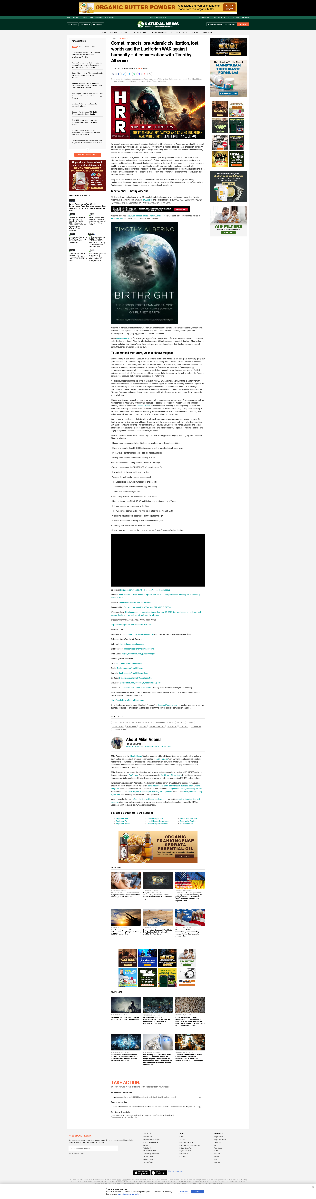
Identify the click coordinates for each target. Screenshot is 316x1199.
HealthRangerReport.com (158, 821)
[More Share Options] (150, 74)
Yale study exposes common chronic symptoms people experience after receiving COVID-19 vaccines (125, 895)
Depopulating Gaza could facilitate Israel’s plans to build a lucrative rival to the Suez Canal (157, 932)
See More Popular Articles (87, 155)
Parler (216, 1145)
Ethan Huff (156, 890)
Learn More (184, 1191)
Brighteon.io (218, 1137)
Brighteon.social (123, 824)
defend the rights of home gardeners (148, 799)
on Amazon (147, 200)
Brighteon (76, 17)
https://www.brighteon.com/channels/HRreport (131, 624)
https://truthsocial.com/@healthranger (138, 654)
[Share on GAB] (134, 74)
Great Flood (192, 79)
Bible (160, 79)
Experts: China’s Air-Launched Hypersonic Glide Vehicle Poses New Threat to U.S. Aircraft (86, 132)
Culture (124, 32)
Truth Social (218, 1148)
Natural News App (185, 1148)
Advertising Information (151, 1154)
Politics (113, 32)
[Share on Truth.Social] (139, 74)
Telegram (217, 1142)
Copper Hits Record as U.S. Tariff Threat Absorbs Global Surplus (84, 113)
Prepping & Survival (179, 32)
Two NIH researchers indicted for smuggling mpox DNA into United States (85, 122)
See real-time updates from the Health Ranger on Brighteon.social (148, 746)
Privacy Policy (148, 1159)
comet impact (181, 79)
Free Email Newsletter (150, 1142)
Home (68, 17)
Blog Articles (183, 1154)
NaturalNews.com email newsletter (138, 687)
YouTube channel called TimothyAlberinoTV (146, 216)
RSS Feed (182, 1156)
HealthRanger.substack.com (132, 644)
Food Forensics (161, 759)
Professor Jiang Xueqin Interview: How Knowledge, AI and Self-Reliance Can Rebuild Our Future (78, 257)
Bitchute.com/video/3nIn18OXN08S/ (135, 602)
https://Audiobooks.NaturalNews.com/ (127, 700)
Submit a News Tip (149, 1156)
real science (147, 81)
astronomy (153, 79)
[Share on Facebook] (118, 74)
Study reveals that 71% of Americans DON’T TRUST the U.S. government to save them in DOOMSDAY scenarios (156, 1020)
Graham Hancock (123, 338)
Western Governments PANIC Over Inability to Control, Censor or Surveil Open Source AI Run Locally (97, 221)
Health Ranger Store (186, 1142)
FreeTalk (217, 1154)
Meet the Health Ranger (151, 1139)
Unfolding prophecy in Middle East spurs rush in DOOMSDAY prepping (125, 1018)
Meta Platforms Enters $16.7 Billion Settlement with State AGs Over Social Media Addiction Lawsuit (87, 85)
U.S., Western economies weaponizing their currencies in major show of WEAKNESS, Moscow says (157, 896)
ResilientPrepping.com (167, 705)
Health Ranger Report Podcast (189, 1145)
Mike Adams (129, 68)
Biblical (165, 79)
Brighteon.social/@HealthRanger (140, 634)
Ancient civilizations (123, 79)
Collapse (172, 79)
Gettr (216, 1151)
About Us (231, 17)
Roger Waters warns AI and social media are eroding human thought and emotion (87, 75)
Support (145, 1145)
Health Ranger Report (78, 196)
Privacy (119, 1180)
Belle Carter (188, 890)
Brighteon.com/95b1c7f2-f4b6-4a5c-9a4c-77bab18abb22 (145, 590)
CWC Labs (133, 775)
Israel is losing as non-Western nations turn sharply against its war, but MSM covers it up (125, 932)
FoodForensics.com (188, 819)
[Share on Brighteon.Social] (113, 74)
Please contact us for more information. (124, 1117)
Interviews (98, 17)
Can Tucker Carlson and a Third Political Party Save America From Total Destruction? (78, 240)
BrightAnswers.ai (203, 17)
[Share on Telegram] (129, 74)
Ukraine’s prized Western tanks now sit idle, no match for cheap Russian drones (87, 142)
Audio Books (109, 17)
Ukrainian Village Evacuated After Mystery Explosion (85, 105)
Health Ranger (122, 38)
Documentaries (186, 824)
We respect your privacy (76, 1153)
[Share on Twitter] (124, 74)
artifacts (144, 79)
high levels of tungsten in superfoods (186, 788)
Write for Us (147, 1148)
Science (195, 32)
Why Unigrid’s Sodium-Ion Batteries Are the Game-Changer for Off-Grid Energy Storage (87, 95)
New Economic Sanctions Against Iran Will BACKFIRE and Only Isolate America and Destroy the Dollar (97, 257)
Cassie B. (123, 890)
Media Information (149, 1151)
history (200, 79)
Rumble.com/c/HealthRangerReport (133, 673)
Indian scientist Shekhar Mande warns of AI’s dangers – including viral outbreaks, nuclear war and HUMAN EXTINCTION (124, 1057)
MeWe (216, 1156)
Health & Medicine (139, 32)
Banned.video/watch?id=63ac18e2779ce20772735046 (147, 607)
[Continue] (115, 1148)
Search (247, 17)
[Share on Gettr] (144, 74)
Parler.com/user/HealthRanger (130, 668)
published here (137, 1183)
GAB (215, 1159)
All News (182, 1139)
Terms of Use (148, 1162)
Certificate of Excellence (171, 775)
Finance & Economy (159, 32)
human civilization (118, 81)
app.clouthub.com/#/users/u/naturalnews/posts (140, 683)
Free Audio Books (188, 821)
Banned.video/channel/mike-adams (139, 649)
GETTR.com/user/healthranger (129, 663)
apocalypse (136, 79)
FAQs (237, 17)
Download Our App (218, 17)
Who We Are (147, 1137)
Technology (208, 32)
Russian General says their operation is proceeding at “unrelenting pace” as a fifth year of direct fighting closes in (87, 65)
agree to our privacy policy (129, 1194)
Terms (124, 1180)
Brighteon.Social (220, 1139)
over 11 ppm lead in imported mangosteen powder (150, 791)
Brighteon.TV (121, 821)
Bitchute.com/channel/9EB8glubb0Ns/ (135, 678)
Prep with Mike (88, 17)
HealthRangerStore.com (158, 824)
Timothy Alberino (159, 81)
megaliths (130, 81)
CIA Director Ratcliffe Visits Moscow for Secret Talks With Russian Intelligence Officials (86, 54)
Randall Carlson (143, 406)
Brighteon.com (117, 218)
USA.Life (217, 1162)
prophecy (138, 81)
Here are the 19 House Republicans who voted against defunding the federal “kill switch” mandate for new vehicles (189, 933)
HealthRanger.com (155, 819)
